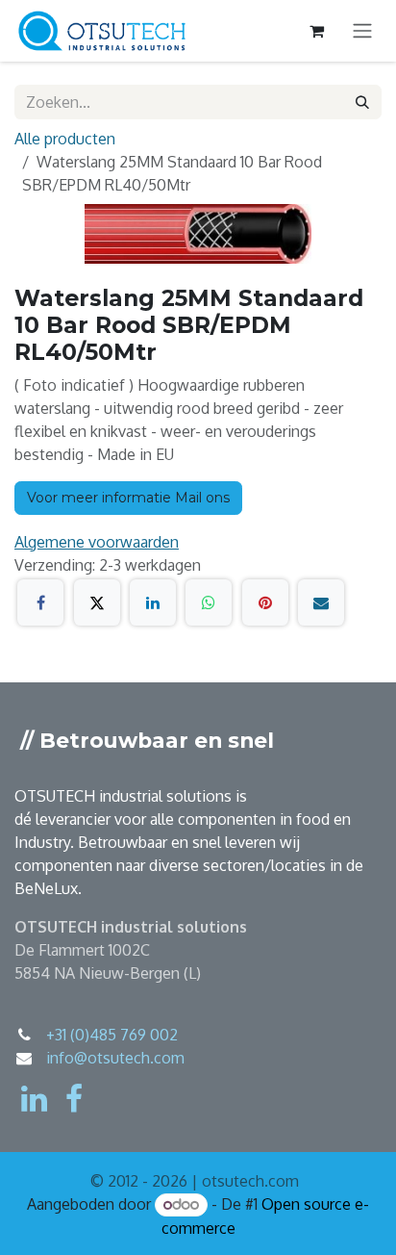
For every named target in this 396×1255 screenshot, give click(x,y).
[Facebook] (40, 602)
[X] (97, 602)
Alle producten (64, 138)
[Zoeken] (362, 102)
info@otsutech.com (115, 1057)
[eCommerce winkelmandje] (316, 31)
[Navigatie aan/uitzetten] (362, 31)
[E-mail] (321, 602)
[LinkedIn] (153, 602)
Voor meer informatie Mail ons (128, 497)
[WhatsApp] (209, 602)
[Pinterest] (265, 602)
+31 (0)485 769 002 (112, 1034)
